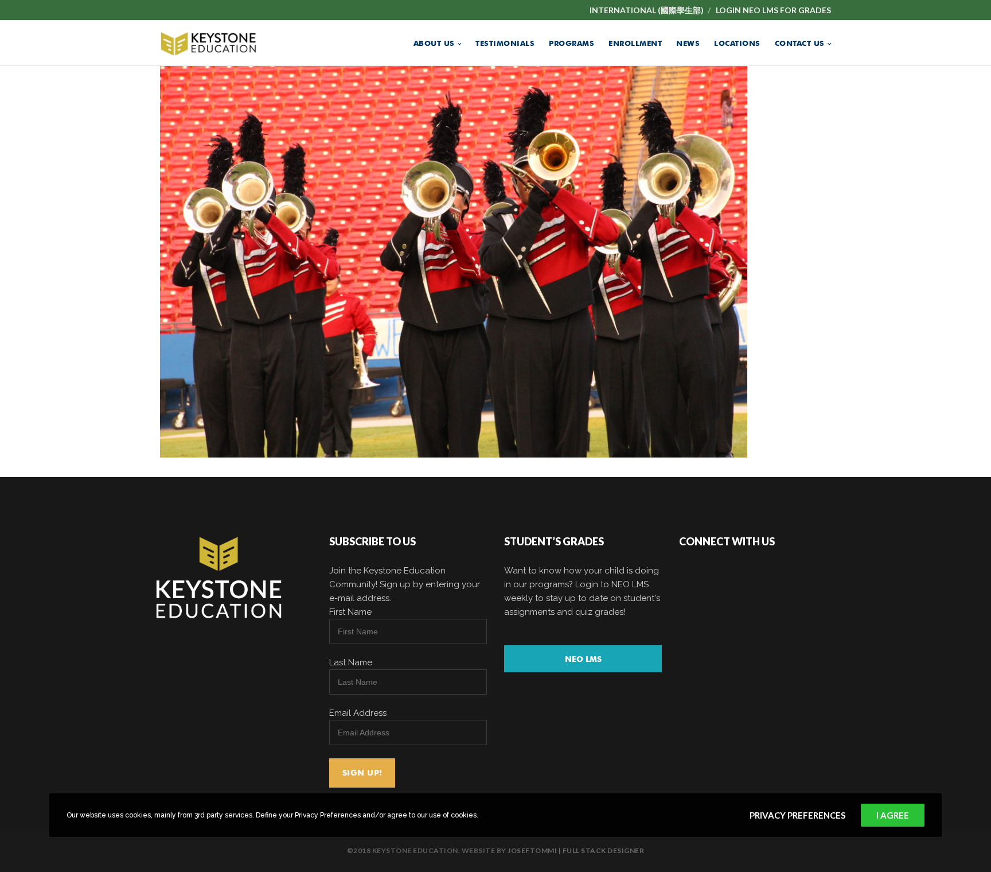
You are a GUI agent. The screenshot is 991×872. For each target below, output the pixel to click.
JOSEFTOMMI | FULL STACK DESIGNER (576, 850)
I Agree (892, 815)
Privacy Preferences (797, 815)
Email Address (358, 713)
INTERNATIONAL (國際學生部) (647, 10)
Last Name (350, 662)
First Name (350, 612)
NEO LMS (583, 659)
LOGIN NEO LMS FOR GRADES (773, 10)
